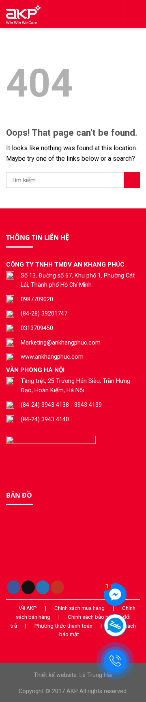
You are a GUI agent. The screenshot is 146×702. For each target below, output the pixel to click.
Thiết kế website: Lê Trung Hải (73, 675)
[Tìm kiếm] (115, 14)
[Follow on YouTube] (57, 587)
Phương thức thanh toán (63, 625)
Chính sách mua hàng (79, 608)
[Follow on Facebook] (13, 587)
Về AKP (28, 608)
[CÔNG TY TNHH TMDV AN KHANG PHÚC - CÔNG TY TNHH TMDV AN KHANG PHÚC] (46, 14)
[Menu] (135, 14)
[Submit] (132, 180)
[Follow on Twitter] (42, 587)
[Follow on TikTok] (28, 587)
